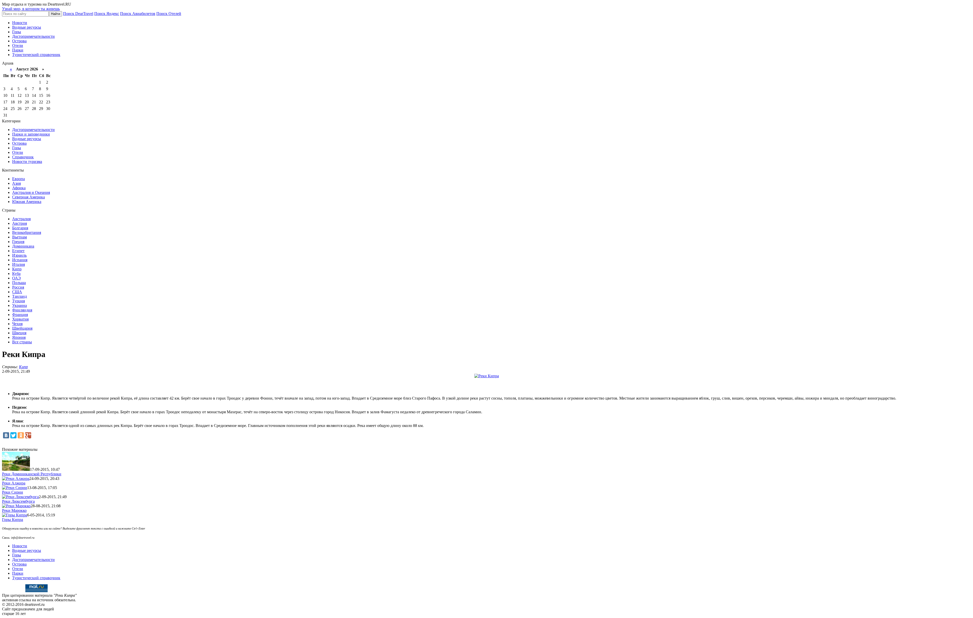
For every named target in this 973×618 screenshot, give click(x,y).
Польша (19, 282)
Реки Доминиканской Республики (31, 474)
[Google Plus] (28, 435)
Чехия (17, 324)
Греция (18, 241)
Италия (18, 264)
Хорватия (20, 319)
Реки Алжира (13, 483)
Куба (16, 273)
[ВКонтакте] (6, 435)
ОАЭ (16, 278)
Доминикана (23, 246)
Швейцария (22, 328)
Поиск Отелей (168, 13)
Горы (16, 32)
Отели (17, 45)
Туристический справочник (36, 54)
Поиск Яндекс (106, 13)
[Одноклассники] (21, 435)
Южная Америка (26, 201)
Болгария (20, 228)
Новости (19, 23)
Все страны (22, 342)
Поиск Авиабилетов (137, 13)
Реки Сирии (12, 492)
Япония (19, 337)
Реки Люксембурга (18, 501)
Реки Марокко (14, 510)
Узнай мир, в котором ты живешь (31, 9)
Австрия (19, 223)
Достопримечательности (33, 36)
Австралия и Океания (31, 192)
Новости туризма (27, 161)
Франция (20, 314)
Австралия (21, 219)
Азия (16, 183)
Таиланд (19, 296)
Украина (19, 305)
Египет (18, 251)
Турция (18, 301)
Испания (19, 260)
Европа (18, 179)
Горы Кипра (12, 519)
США (17, 292)
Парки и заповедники (31, 134)
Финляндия (22, 310)
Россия (18, 287)
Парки (17, 50)
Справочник (23, 157)
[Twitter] (13, 435)
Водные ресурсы (26, 27)
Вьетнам (19, 237)
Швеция (19, 333)
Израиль (19, 255)
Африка (19, 188)
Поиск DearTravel (78, 13)
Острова (19, 41)
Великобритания (26, 232)
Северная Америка (28, 197)
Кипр (17, 269)
